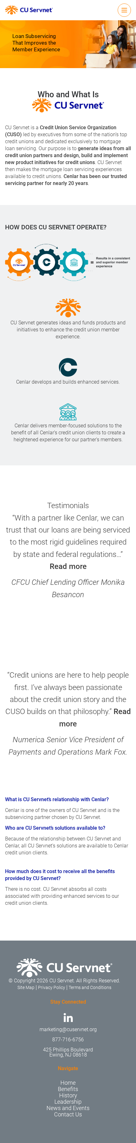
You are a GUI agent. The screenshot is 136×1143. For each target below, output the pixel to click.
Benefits (68, 1089)
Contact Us (68, 1114)
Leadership (68, 1101)
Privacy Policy (51, 987)
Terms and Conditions (90, 987)
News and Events (68, 1108)
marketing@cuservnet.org (68, 1029)
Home (68, 1082)
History (68, 1095)
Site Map (25, 987)
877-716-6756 (68, 1040)
